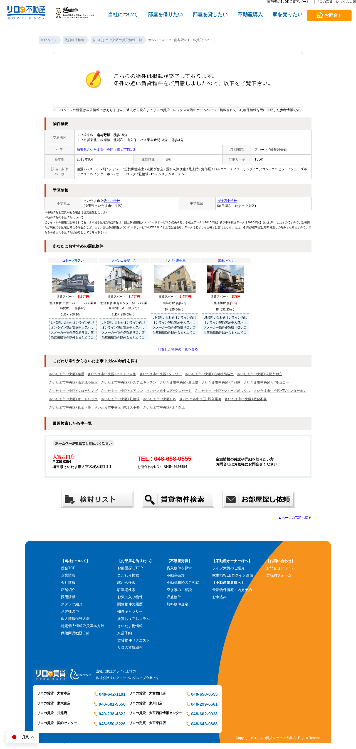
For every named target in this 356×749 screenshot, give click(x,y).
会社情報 (68, 582)
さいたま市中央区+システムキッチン (128, 382)
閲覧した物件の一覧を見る (178, 349)
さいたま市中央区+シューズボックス (222, 391)
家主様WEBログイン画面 (232, 575)
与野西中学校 (227, 201)
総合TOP (68, 568)
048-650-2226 (112, 724)
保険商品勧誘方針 (75, 633)
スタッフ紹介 (72, 604)
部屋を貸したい (210, 14)
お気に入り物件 (130, 597)
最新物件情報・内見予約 (232, 590)
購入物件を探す (179, 568)
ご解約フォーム (278, 575)
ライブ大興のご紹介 (228, 568)
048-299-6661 (204, 704)
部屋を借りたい (165, 14)
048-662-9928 (204, 714)
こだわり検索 (128, 575)
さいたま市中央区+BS (159, 399)
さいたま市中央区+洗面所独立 (259, 374)
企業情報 (68, 575)
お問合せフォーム (280, 568)
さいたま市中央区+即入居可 (200, 399)
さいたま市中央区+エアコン (122, 391)
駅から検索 (126, 582)
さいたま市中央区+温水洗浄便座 (73, 382)
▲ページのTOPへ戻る (295, 518)
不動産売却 (176, 575)
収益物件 (174, 597)
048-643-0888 (204, 724)
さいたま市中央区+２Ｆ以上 (164, 407)
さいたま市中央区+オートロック (73, 399)
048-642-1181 (112, 694)
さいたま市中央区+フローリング (73, 391)
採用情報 (68, 597)
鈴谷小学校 (111, 201)
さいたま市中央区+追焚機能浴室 (209, 374)
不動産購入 (250, 14)
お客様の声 (70, 611)
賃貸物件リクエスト (133, 640)
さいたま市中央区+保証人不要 (117, 407)
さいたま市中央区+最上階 (179, 382)
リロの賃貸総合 (130, 647)
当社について (123, 14)
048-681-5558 (112, 704)
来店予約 (124, 633)
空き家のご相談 (179, 590)
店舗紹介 (68, 590)
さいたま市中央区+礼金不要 (70, 407)
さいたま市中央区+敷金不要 (246, 399)
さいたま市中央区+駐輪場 (120, 399)
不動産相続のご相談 (183, 582)
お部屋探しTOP (130, 568)
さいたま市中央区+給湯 (66, 374)
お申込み (219, 597)
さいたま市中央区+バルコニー (266, 382)
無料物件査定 (177, 604)
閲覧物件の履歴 (130, 604)
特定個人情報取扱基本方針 (82, 626)
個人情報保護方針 (75, 619)
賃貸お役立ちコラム (133, 619)
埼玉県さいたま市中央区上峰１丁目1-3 (106, 150)
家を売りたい (288, 14)
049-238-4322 (112, 714)
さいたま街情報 (130, 626)
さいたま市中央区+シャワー (161, 374)
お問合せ (333, 15)
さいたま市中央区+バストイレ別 (112, 374)
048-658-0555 (204, 694)
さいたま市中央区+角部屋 (221, 382)
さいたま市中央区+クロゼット (169, 391)
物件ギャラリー (130, 611)
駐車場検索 (126, 590)
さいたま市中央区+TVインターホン (280, 391)
